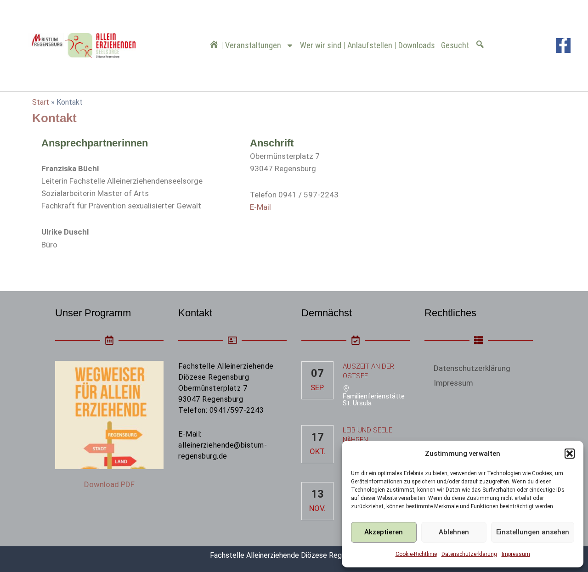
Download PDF (109, 484)
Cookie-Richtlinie (416, 554)
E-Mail (260, 207)
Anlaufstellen (369, 45)
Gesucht (455, 45)
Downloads (416, 45)
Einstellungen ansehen (532, 532)
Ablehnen (454, 532)
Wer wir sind (320, 45)
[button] (569, 453)
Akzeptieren (383, 532)
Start (40, 102)
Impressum (516, 554)
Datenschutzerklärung (469, 554)
